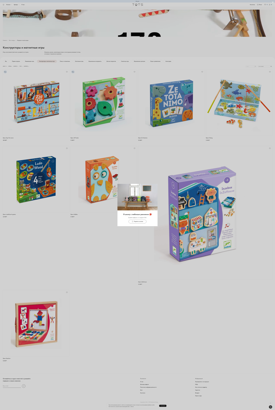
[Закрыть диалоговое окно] (272, 2)
